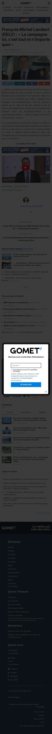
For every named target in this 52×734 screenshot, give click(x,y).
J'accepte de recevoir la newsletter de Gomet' (25, 370)
